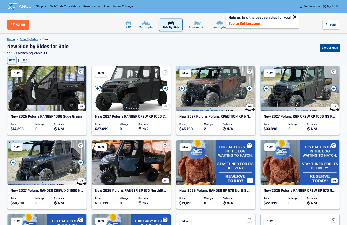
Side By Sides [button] (29, 39)
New (12, 60)
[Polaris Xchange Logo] (19, 6)
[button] (41, 6)
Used (24, 60)
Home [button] (11, 39)
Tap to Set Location (244, 23)
